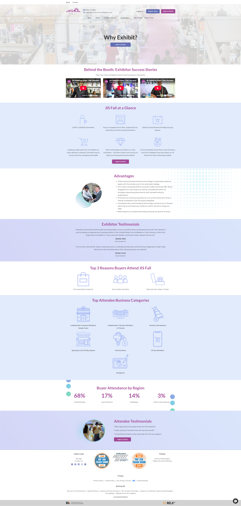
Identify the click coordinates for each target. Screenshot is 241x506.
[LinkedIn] (79, 464)
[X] (72, 464)
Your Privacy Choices (123, 481)
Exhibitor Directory (110, 18)
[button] (153, 11)
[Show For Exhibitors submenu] (131, 18)
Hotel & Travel (148, 18)
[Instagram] (82, 464)
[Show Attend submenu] (101, 18)
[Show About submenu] (93, 18)
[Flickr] (85, 464)
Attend (98, 18)
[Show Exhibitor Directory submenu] (118, 18)
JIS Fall (68, 2)
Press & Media (138, 18)
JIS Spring (75, 2)
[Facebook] (75, 464)
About (90, 18)
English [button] (139, 11)
